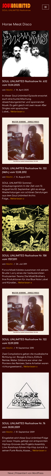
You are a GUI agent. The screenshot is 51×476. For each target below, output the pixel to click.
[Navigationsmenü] (45, 7)
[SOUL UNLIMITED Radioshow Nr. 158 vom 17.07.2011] (25, 228)
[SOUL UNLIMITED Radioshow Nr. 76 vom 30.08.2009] (25, 396)
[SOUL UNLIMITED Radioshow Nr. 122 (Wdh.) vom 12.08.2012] (25, 141)
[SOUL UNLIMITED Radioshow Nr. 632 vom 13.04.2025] (25, 53)
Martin (9, 90)
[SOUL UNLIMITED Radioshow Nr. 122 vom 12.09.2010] (25, 312)
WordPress (37, 473)
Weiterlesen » (17, 112)
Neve (10, 473)
